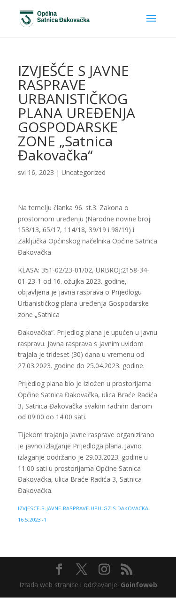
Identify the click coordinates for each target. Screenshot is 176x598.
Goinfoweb (139, 584)
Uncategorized (83, 172)
